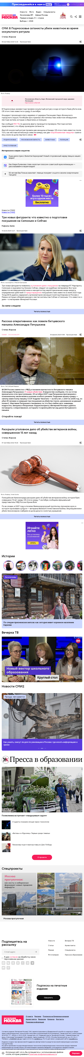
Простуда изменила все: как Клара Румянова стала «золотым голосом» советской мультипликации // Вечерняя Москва (21, 565)
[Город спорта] (63, 16)
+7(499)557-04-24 (15, 1039)
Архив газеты (70, 945)
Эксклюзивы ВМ (26, 15)
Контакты (60, 1019)
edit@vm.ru (38, 1039)
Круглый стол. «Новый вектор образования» (42, 659)
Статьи (51, 945)
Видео (38, 12)
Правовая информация (35, 1022)
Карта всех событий (32, 103)
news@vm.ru (73, 1039)
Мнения (51, 950)
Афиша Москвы (41, 15)
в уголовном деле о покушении (44, 286)
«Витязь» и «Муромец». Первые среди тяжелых (31, 833)
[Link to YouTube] (22, 963)
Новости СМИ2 (8, 212)
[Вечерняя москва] (13, 1019)
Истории (8, 556)
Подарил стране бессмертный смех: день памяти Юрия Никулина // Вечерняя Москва (57, 565)
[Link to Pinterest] (8, 968)
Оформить (48, 998)
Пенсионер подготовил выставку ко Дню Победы (32, 845)
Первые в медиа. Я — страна (32, 18)
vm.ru (3, 1037)
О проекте (42, 857)
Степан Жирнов (9, 37)
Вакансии (42, 1019)
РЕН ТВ (16, 124)
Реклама (37, 1016)
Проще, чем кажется (15, 697)
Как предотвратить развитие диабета (42, 716)
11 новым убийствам (33, 392)
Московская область (30, 140)
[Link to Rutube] (3, 968)
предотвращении (34, 292)
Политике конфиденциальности (43, 1054)
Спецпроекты (49, 12)
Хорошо (76, 1053)
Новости (23, 12)
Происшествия (25, 42)
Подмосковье (10, 140)
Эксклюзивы (10, 577)
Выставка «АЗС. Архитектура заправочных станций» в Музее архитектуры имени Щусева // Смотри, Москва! (45, 565)
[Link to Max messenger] (3, 963)
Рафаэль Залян (8, 226)
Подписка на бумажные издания (56, 1016)
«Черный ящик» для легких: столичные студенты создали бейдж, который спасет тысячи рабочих (42, 596)
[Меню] (80, 17)
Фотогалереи (53, 955)
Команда (50, 1019)
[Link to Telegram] (27, 963)
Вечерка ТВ (10, 632)
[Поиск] (71, 17)
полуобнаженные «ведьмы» (62, 132)
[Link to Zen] (18, 963)
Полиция (64, 140)
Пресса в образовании (73, 955)
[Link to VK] (8, 963)
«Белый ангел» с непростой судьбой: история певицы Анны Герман (8, 565)
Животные (50, 140)
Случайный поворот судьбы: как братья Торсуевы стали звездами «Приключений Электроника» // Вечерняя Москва (33, 565)
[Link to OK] (13, 963)
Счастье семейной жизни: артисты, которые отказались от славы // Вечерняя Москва (70, 565)
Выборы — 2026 (26, 21)
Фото (31, 12)
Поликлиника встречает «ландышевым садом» (24, 815)
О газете (29, 1016)
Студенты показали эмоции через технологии (30, 822)
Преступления (10, 146)
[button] (78, 565)
